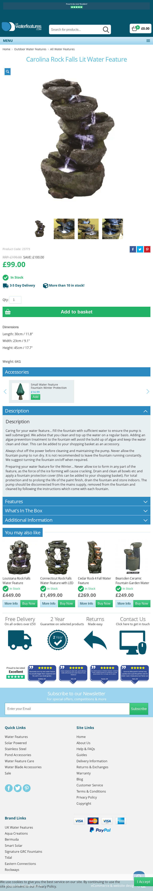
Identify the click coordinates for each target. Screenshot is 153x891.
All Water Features (62, 49)
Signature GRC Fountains (23, 851)
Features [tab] (14, 501)
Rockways (12, 869)
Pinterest (27, 788)
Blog (79, 779)
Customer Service (89, 785)
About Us (83, 743)
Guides (81, 755)
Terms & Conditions (91, 791)
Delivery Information (91, 761)
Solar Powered (16, 743)
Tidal (8, 857)
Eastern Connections (20, 864)
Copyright (83, 803)
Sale (8, 773)
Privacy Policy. (46, 886)
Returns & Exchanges (92, 767)
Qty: (6, 300)
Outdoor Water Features (30, 49)
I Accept (143, 881)
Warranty (83, 773)
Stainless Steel (15, 749)
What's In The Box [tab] (23, 510)
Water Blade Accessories (23, 767)
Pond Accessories (18, 755)
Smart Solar (14, 845)
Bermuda (12, 839)
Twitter (18, 788)
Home (6, 49)
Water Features (16, 737)
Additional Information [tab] (28, 520)
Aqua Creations (16, 833)
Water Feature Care (19, 761)
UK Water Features (19, 827)
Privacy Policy (86, 797)
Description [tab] (17, 410)
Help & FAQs (85, 749)
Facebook (9, 788)
